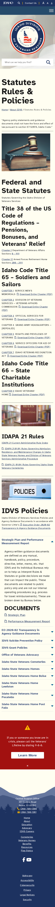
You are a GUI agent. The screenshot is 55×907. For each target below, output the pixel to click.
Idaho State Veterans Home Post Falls (23, 705)
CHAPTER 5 (8, 334)
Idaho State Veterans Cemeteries (24, 662)
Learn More (27, 755)
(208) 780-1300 (28, 808)
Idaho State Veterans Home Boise (24, 676)
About (27, 821)
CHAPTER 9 (8, 391)
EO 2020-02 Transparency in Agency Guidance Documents (21, 631)
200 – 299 (17, 262)
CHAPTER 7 (8, 352)
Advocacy (27, 828)
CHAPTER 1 (8, 290)
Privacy (27, 890)
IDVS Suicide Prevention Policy (22, 640)
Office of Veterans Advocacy (20, 655)
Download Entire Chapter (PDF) (36, 294)
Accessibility (27, 880)
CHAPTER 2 (8, 300)
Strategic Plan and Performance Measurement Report (22, 541)
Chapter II (7, 259)
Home (5, 109)
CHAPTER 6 (8, 343)
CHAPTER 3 (8, 315)
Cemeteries (27, 837)
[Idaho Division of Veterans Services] (27, 37)
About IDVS (16, 109)
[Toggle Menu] (51, 10)
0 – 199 (16, 253)
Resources (27, 847)
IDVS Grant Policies (15, 647)
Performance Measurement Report (29, 621)
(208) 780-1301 (28, 812)
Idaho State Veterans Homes (21, 669)
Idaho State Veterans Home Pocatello (20, 695)
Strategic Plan (16, 615)
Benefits (27, 843)
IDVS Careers (27, 831)
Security (27, 899)
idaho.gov (27, 875)
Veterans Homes (27, 840)
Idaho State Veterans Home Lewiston (20, 684)
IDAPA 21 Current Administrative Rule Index (25, 442)
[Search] (19, 3)
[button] (48, 62)
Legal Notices (27, 894)
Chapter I (7, 250)
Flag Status (27, 850)
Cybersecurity (27, 885)
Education (27, 824)
